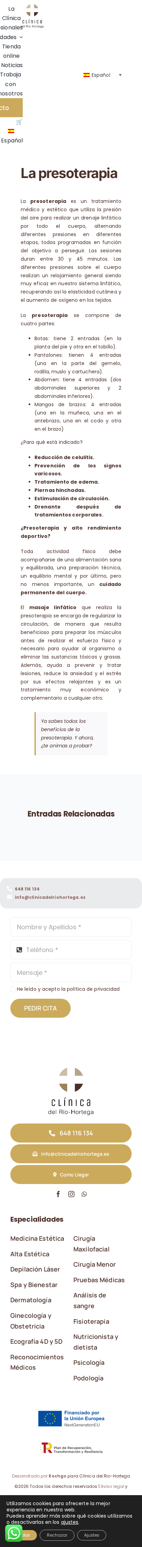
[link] (32, 6)
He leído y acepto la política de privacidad (68, 989)
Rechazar (57, 1535)
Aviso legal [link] (112, 1486)
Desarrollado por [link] (39, 1476)
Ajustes (91, 1535)
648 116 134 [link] (27, 889)
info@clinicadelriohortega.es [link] (50, 897)
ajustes (70, 1522)
